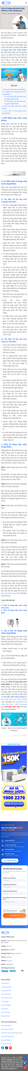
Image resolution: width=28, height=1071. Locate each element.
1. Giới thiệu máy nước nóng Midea (14, 89)
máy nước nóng (17, 131)
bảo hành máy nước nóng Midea (14, 699)
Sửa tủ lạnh (4, 1008)
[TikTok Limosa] (6, 1047)
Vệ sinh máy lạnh (6, 987)
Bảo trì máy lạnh (6, 994)
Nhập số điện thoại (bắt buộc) (9, 884)
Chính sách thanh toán (7, 1036)
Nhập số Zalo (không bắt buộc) (10, 891)
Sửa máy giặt (5, 1001)
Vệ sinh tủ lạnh (5, 1012)
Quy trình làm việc (6, 1043)
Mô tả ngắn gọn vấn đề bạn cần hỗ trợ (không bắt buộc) (14, 898)
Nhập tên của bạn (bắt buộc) (9, 878)
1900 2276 (9, 946)
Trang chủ (4, 13)
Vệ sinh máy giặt (6, 1005)
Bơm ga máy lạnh (6, 990)
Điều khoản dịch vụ (6, 1025)
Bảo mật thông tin (6, 1040)
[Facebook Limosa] (2, 1047)
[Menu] (26, 3)
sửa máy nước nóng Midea (11, 593)
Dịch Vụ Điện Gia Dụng (14, 13)
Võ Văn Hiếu (17, 953)
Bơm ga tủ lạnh (5, 1016)
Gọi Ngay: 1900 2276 (10, 860)
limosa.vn (9, 960)
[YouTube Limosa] (10, 1047)
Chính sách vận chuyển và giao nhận (11, 1033)
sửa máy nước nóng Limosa (14, 697)
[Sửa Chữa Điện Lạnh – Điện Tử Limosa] (12, 3)
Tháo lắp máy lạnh (6, 998)
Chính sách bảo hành (7, 1029)
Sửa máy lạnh (5, 983)
